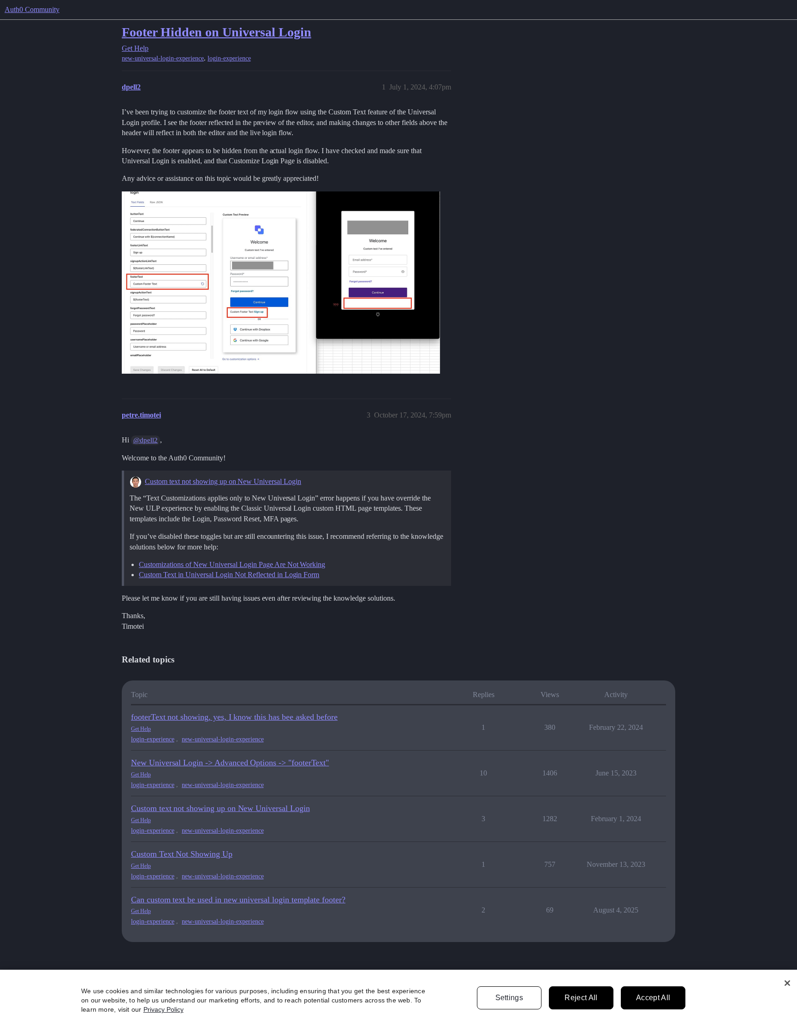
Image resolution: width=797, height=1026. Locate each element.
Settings (509, 998)
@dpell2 (145, 440)
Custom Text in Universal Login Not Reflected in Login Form (229, 575)
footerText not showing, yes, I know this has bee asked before (234, 717)
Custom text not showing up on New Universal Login (223, 481)
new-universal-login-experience (163, 58)
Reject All (581, 998)
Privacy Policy (163, 1009)
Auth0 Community (32, 9)
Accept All (653, 998)
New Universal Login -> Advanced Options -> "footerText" (230, 762)
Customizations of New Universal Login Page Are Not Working (232, 564)
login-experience (229, 58)
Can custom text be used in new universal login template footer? (238, 899)
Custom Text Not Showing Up (181, 854)
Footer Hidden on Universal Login (216, 32)
